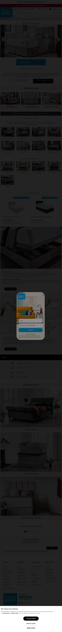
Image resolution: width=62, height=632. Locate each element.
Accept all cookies (31, 618)
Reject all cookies (30, 623)
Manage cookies (31, 628)
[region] (31, 619)
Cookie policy (6, 613)
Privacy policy (15, 613)
